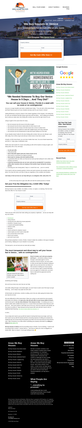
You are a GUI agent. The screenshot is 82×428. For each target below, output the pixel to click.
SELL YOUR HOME (39, 7)
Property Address (24, 42)
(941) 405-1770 (14, 323)
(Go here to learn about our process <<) (29, 309)
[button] (30, 80)
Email (42, 47)
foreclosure (10, 218)
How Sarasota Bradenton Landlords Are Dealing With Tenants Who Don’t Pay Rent (66, 174)
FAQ (67, 9)
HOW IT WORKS (53, 7)
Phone (22, 47)
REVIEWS (66, 7)
